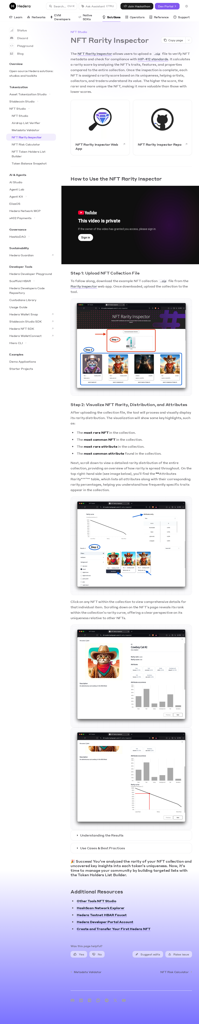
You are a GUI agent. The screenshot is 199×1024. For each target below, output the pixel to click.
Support (184, 17)
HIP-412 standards (153, 59)
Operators (137, 17)
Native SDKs (87, 17)
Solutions (113, 17)
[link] (100, 128)
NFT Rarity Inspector (95, 54)
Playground (25, 45)
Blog (20, 53)
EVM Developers (62, 17)
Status (22, 30)
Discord (22, 38)
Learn (18, 17)
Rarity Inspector (84, 286)
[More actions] (188, 40)
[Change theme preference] (186, 6)
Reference (161, 17)
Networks (38, 17)
